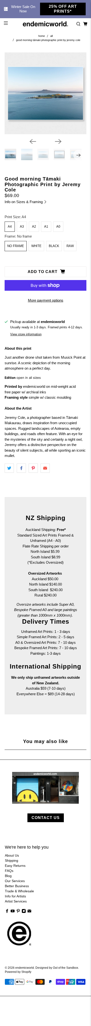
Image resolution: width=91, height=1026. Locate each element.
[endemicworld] (45, 23)
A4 (10, 226)
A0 (58, 226)
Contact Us (46, 818)
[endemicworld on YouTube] (12, 912)
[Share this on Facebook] (21, 468)
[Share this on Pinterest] (33, 468)
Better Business (17, 886)
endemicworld (24, 967)
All (51, 36)
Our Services (15, 881)
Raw (70, 246)
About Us (12, 855)
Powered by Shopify (18, 971)
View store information (25, 334)
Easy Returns (15, 866)
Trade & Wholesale (19, 891)
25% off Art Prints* (63, 8)
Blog (8, 876)
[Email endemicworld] (29, 912)
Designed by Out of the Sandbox (56, 967)
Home (41, 36)
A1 (46, 226)
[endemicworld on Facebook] (7, 912)
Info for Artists (15, 896)
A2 (34, 226)
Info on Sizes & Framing (24, 202)
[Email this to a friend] (45, 468)
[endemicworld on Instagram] (24, 912)
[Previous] (32, 141)
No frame (15, 246)
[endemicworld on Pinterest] (18, 912)
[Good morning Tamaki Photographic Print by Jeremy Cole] (45, 93)
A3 (22, 226)
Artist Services (16, 901)
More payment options (45, 300)
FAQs (9, 871)
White (36, 246)
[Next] (58, 141)
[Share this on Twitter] (9, 468)
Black (54, 246)
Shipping (11, 860)
